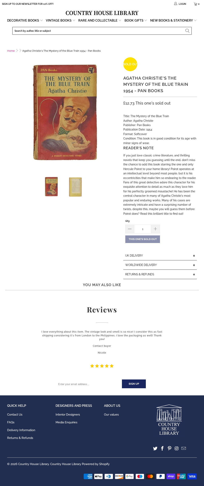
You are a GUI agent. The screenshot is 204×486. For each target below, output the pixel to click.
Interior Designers (68, 414)
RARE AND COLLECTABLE (98, 20)
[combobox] (102, 31)
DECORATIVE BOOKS (23, 20)
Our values (111, 414)
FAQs (10, 422)
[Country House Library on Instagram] (177, 448)
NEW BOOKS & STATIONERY (172, 20)
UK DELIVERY (160, 255)
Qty (127, 220)
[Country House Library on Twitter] (155, 448)
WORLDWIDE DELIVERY (160, 265)
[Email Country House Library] (184, 448)
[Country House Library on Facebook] (163, 448)
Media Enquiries (66, 422)
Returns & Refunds (20, 438)
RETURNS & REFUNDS (160, 274)
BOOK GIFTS (134, 20)
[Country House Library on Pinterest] (170, 448)
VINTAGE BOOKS (59, 20)
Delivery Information (21, 430)
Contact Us (14, 414)
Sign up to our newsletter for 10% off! (27, 4)
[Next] (116, 113)
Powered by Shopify (96, 464)
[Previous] (10, 113)
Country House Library (33, 464)
